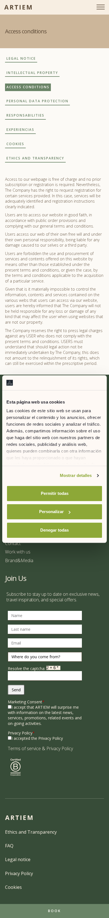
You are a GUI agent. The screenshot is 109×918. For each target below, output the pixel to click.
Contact (13, 543)
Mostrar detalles (76, 475)
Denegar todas (54, 530)
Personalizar (51, 511)
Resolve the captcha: (27, 668)
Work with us (17, 552)
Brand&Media (19, 560)
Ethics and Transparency (31, 832)
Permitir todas (54, 493)
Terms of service (24, 748)
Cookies (13, 887)
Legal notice (17, 859)
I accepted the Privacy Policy (37, 738)
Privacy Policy (21, 733)
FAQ (9, 846)
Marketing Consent (26, 701)
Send (16, 689)
